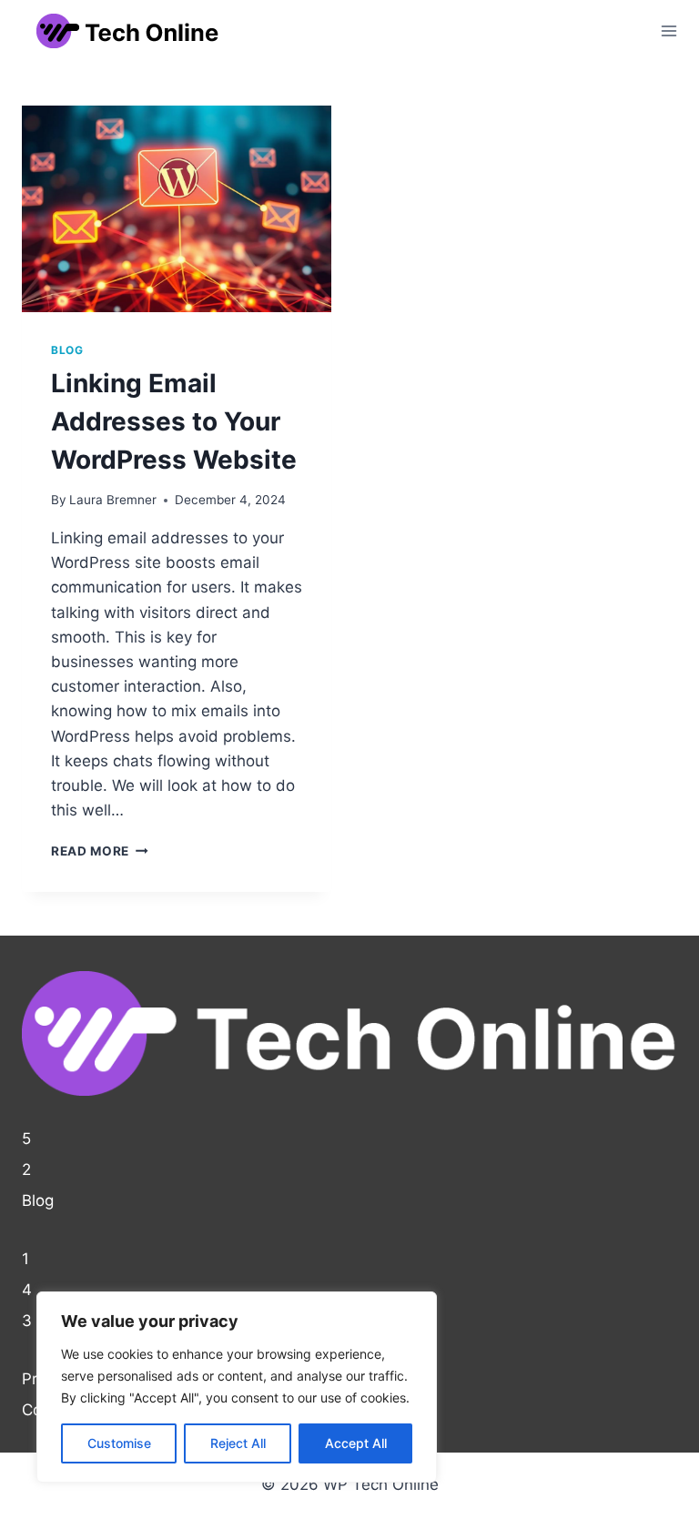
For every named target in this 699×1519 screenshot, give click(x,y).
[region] (236, 1387)
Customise (119, 1443)
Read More (99, 851)
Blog (67, 350)
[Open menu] (668, 30)
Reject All (238, 1443)
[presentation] (176, 209)
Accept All (356, 1443)
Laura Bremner (113, 499)
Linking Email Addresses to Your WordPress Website (174, 421)
